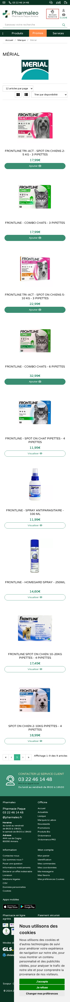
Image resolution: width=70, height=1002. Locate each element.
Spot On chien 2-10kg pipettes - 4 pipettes (35, 727)
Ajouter (33, 165)
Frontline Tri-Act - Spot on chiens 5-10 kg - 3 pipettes (35, 296)
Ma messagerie (45, 871)
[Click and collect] (49, 2)
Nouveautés (44, 824)
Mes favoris (44, 875)
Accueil (9, 40)
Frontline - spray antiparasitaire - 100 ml (35, 512)
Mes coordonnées (47, 867)
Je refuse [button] (42, 987)
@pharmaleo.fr (12, 817)
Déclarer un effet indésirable (17, 871)
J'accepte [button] (42, 981)
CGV (5, 883)
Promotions (44, 828)
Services (58, 33)
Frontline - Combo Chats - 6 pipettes (35, 366)
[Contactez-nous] (6, 2)
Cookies (7, 891)
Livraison (7, 875)
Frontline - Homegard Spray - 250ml (35, 582)
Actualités (43, 812)
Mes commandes (46, 863)
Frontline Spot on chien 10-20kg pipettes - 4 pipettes (35, 656)
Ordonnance (44, 835)
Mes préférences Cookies (51, 879)
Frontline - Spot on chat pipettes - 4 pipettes (35, 440)
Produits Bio (44, 831)
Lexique (42, 816)
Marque (22, 40)
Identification (44, 859)
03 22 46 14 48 (35, 779)
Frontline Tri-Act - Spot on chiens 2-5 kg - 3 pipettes (35, 152)
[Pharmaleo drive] (56, 2)
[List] (26, 95)
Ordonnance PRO (47, 839)
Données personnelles (14, 887)
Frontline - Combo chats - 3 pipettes (35, 223)
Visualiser (33, 453)
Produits (17, 33)
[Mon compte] (63, 10)
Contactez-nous (11, 855)
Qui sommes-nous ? (13, 859)
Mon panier (44, 855)
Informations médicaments (17, 867)
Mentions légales (11, 879)
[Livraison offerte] (63, 2)
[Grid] (18, 95)
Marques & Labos (47, 820)
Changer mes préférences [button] (42, 993)
